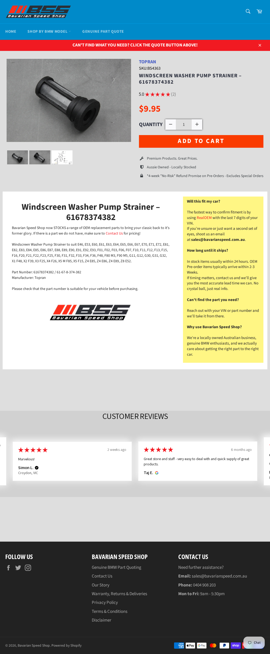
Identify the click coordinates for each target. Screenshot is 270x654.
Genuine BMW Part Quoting (116, 567)
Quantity (151, 124)
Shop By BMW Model (48, 31)
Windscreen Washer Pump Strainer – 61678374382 (190, 79)
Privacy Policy (105, 602)
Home (10, 31)
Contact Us (115, 233)
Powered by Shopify (66, 645)
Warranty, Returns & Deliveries (119, 594)
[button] (37, 468)
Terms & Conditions (109, 611)
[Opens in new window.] (156, 473)
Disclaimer (101, 620)
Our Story (100, 585)
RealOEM (204, 218)
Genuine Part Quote (103, 31)
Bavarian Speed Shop (34, 645)
